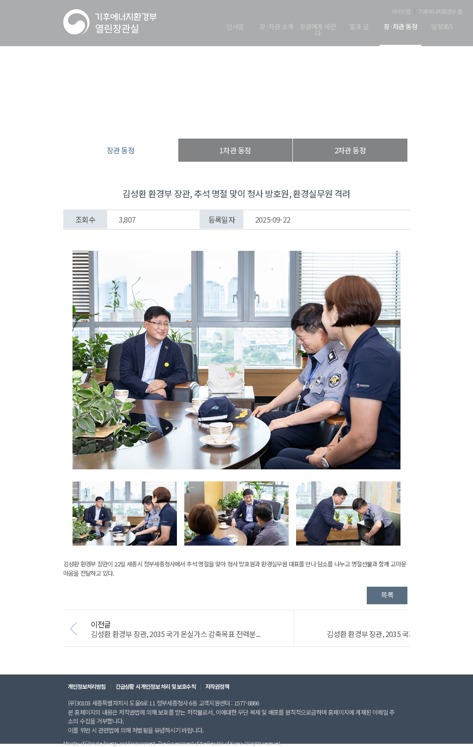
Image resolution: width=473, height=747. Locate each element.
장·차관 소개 (276, 27)
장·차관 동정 (400, 27)
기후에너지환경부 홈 (440, 11)
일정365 (442, 27)
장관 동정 (284, 119)
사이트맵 (400, 11)
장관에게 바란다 (318, 30)
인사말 (234, 27)
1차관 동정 (235, 150)
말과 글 (359, 27)
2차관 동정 (350, 150)
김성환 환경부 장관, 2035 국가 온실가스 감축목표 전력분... (175, 633)
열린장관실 (181, 119)
